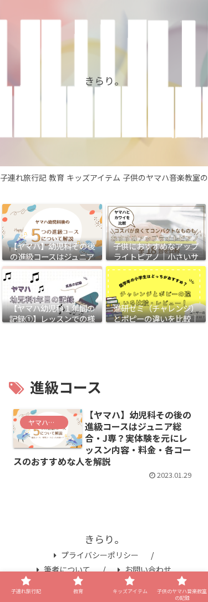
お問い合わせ (148, 569)
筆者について (67, 569)
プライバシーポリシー (100, 554)
